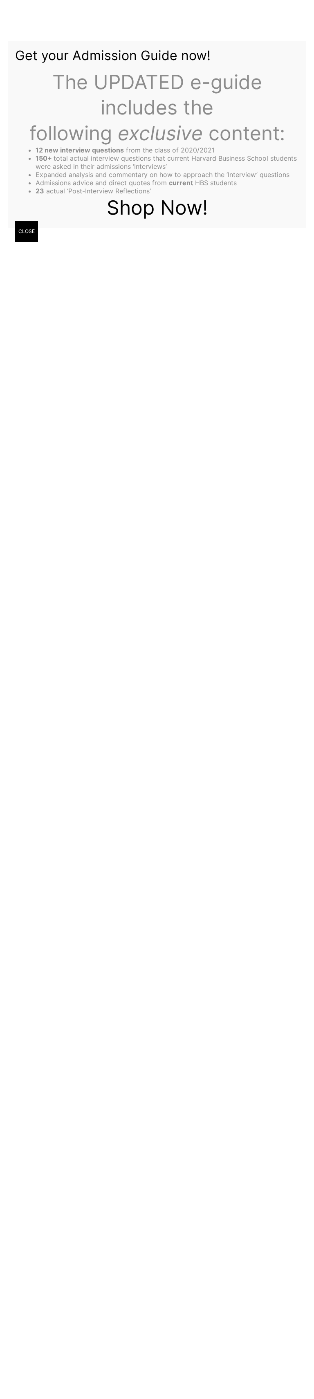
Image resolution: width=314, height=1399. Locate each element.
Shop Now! (157, 207)
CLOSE (26, 231)
